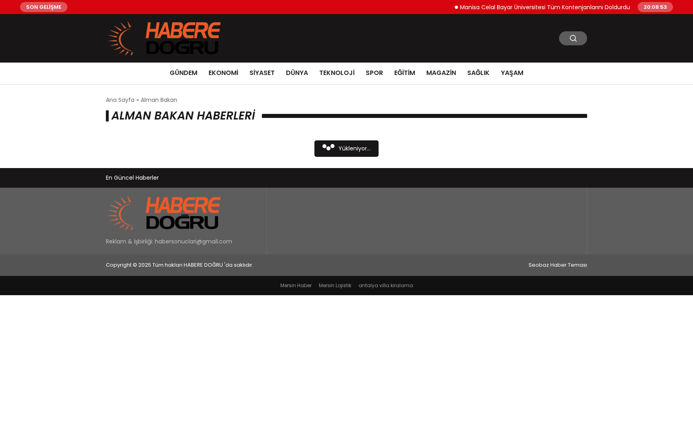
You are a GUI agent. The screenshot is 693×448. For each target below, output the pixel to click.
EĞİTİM (404, 72)
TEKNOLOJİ (337, 72)
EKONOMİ (223, 72)
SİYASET (262, 72)
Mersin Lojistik (335, 285)
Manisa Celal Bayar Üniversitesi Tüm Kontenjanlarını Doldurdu (539, 7)
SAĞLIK (478, 72)
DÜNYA (297, 72)
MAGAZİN (441, 72)
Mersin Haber (296, 285)
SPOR (374, 72)
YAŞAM (512, 72)
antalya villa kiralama (386, 285)
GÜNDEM (183, 72)
